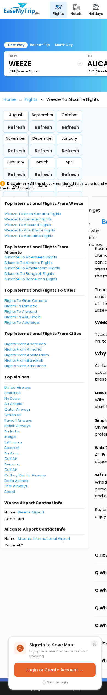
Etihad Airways (17, 387)
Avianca (11, 464)
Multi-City (64, 45)
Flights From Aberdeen (25, 344)
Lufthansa (13, 442)
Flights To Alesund (20, 311)
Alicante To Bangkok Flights (29, 273)
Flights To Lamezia (21, 306)
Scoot (9, 491)
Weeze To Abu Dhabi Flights (29, 230)
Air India (11, 431)
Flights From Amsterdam (26, 355)
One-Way (16, 45)
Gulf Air (10, 458)
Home (10, 99)
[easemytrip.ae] (21, 9)
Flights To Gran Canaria (25, 300)
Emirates (12, 392)
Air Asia (11, 453)
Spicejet (11, 447)
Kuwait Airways (18, 420)
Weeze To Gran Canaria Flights (32, 213)
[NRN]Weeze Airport (23, 71)
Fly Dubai (12, 398)
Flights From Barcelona (25, 366)
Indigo (10, 436)
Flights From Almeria (22, 349)
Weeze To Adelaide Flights (29, 235)
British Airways (17, 425)
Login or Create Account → (54, 670)
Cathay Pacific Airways (25, 475)
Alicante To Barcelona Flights (31, 279)
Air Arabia (13, 403)
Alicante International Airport (44, 538)
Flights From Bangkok (23, 360)
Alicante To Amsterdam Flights (32, 268)
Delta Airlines (16, 480)
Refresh (16, 127)
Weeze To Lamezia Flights (28, 219)
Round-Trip (40, 45)
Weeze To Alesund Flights (27, 224)
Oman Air (13, 414)
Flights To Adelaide (21, 322)
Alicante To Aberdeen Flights (30, 257)
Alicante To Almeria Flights (28, 262)
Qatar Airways (17, 409)
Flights (31, 99)
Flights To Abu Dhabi (22, 317)
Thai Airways (15, 486)
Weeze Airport (31, 512)
